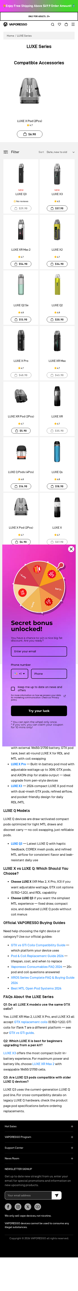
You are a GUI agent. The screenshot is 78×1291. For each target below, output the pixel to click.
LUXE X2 (57, 249)
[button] (51, 24)
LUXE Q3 (21, 194)
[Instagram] (18, 1206)
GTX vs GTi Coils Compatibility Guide (38, 945)
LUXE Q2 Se (21, 305)
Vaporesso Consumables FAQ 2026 (36, 966)
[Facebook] (8, 1206)
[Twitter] (27, 1206)
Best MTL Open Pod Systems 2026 (36, 988)
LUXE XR (57, 416)
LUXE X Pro (21, 360)
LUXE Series (24, 35)
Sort (42, 152)
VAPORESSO (38, 1238)
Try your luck (39, 711)
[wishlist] (58, 24)
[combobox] (19, 674)
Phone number (21, 665)
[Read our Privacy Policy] (64, 696)
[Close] (71, 549)
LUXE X (57, 527)
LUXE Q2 (57, 305)
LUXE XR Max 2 (20, 249)
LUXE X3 (57, 194)
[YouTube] (37, 1206)
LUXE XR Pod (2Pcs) (21, 416)
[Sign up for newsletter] (57, 1195)
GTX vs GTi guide (21, 1032)
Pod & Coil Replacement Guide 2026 (37, 956)
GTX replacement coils (31, 1022)
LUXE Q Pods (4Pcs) (21, 472)
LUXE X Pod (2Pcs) (29, 121)
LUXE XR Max (57, 360)
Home (10, 35)
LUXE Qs (57, 472)
